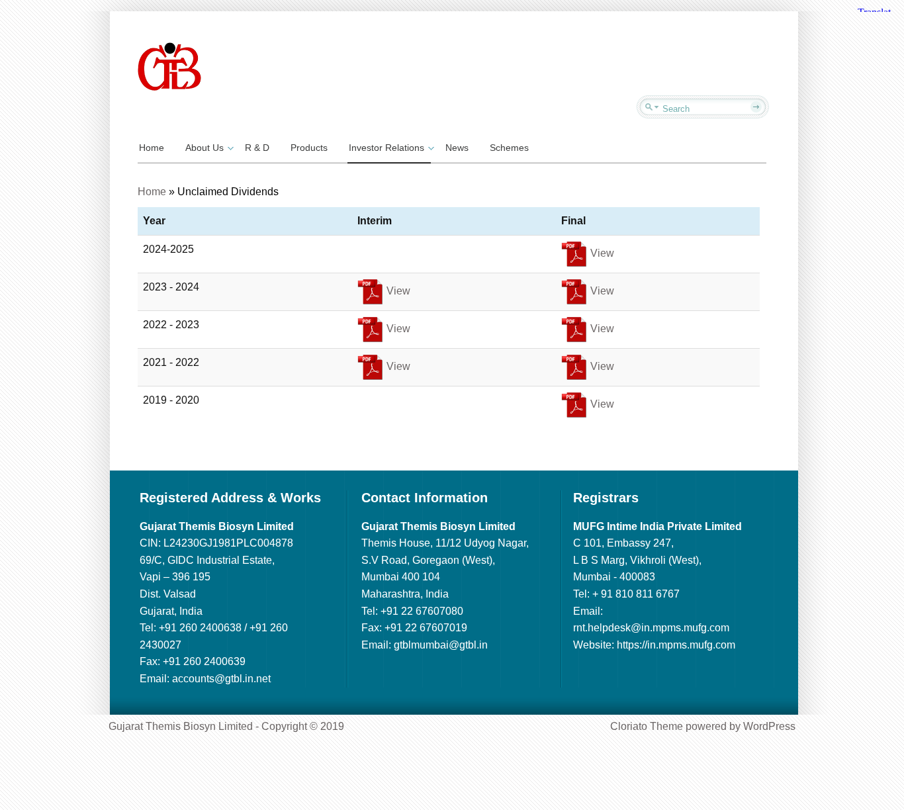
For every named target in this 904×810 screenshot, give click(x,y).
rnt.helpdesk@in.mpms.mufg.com (651, 627)
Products (309, 147)
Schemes (509, 147)
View (601, 253)
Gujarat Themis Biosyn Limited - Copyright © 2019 (226, 726)
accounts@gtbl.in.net (221, 678)
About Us (204, 147)
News (457, 147)
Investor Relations (386, 147)
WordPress (769, 726)
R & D (257, 147)
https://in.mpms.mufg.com (676, 645)
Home (151, 147)
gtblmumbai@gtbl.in (441, 645)
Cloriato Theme (646, 726)
